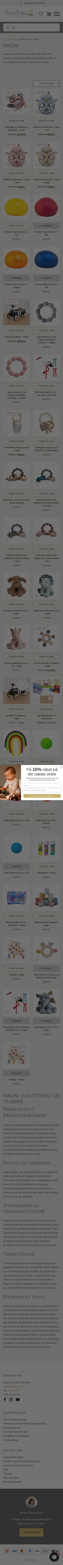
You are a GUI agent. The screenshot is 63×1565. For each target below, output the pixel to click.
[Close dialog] (61, 767)
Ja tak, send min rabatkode (42, 796)
